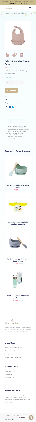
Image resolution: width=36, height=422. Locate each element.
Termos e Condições (10, 351)
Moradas (7, 381)
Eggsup (12, 419)
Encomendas (8, 375)
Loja (11, 13)
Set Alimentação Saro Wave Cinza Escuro (18, 260)
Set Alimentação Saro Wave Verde (18, 186)
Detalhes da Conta (10, 378)
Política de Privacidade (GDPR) (13, 348)
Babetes (23, 13)
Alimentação (17, 13)
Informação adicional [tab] (16, 121)
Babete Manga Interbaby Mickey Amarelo (18, 223)
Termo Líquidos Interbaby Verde (18, 296)
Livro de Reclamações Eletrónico (14, 357)
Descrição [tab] (7, 121)
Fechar (25, 3)
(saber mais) (8, 403)
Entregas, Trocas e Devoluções (13, 354)
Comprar (12, 90)
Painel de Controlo (10, 371)
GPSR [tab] (23, 121)
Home (7, 13)
